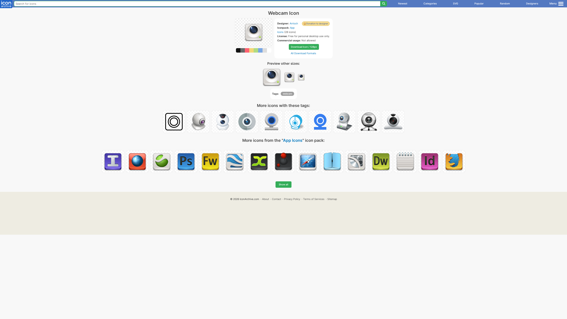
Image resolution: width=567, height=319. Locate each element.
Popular (479, 3)
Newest (402, 3)
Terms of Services (313, 199)
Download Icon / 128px (304, 46)
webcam (287, 93)
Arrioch (294, 23)
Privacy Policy (292, 199)
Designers (532, 3)
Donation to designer (317, 23)
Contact (276, 199)
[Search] (383, 3)
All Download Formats (303, 53)
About (265, 199)
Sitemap (332, 199)
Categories (430, 3)
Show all (283, 184)
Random (505, 3)
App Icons (292, 140)
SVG (455, 3)
